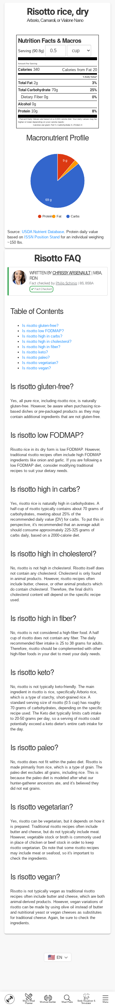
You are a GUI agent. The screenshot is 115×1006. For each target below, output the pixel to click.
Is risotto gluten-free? (40, 325)
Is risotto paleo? (36, 357)
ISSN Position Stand (42, 237)
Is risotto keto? (35, 352)
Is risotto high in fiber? (41, 347)
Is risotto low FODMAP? (43, 331)
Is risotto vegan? (36, 368)
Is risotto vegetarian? (40, 363)
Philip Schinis (66, 283)
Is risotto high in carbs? (42, 336)
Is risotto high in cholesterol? (46, 341)
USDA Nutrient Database (43, 232)
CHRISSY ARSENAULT (71, 273)
